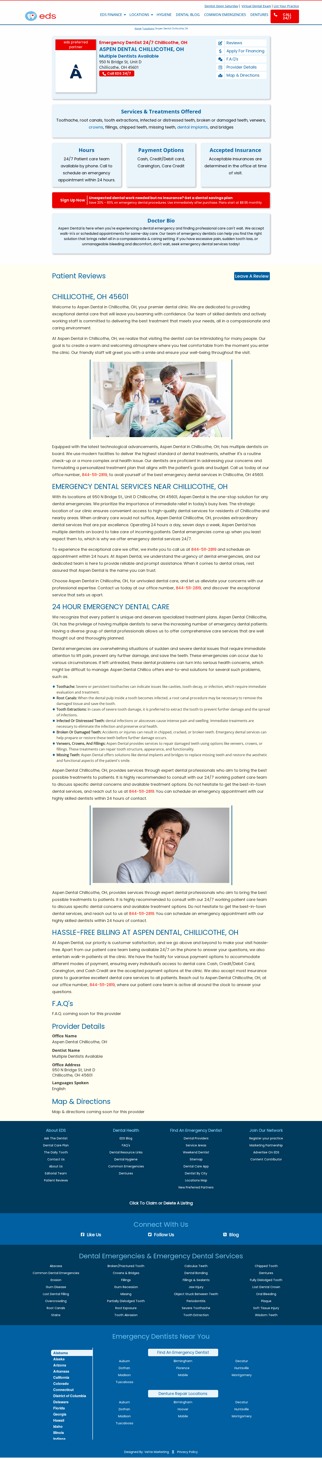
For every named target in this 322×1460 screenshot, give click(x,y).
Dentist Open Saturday (221, 6)
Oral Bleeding (266, 1294)
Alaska (59, 1358)
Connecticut (63, 1389)
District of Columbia (69, 1395)
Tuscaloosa (124, 1382)
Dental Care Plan (56, 1145)
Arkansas (61, 1371)
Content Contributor (266, 1159)
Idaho (58, 1426)
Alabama (60, 1352)
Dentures (126, 1173)
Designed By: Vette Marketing (146, 1452)
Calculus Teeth (196, 1266)
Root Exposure (126, 1308)
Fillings (126, 1280)
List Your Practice (286, 6)
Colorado (61, 1383)
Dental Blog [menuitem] (188, 14)
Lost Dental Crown (266, 1287)
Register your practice (266, 1138)
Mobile (183, 1375)
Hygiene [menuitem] (164, 14)
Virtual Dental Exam (256, 6)
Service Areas (196, 1145)
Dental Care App (196, 1166)
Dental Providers (196, 1138)
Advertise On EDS (266, 1152)
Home (138, 28)
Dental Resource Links (126, 1152)
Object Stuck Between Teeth (196, 1294)
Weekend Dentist (196, 1152)
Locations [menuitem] (139, 14)
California (61, 1377)
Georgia (59, 1414)
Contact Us (56, 1159)
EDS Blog (126, 1138)
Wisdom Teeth (266, 1315)
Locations (148, 28)
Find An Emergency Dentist (183, 1352)
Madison (124, 1375)
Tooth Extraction (196, 1315)
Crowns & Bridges (126, 1273)
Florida (59, 1408)
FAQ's (126, 1145)
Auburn (124, 1361)
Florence (182, 1368)
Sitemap (196, 1159)
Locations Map (196, 1180)
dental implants (192, 127)
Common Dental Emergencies (56, 1273)
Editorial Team (56, 1173)
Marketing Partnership (266, 1145)
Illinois (58, 1432)
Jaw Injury (196, 1287)
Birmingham (183, 1361)
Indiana (59, 1438)
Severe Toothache (196, 1308)
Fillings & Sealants (196, 1280)
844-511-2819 (94, 474)
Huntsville (241, 1368)
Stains (55, 1315)
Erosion (56, 1280)
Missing (125, 1294)
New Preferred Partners (196, 1187)
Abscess (56, 1266)
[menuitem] (285, 16)
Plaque (266, 1301)
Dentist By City (196, 1173)
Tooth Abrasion (126, 1315)
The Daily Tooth (56, 1152)
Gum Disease (56, 1287)
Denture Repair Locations (183, 1393)
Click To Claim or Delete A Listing (161, 1203)
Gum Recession (126, 1287)
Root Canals (56, 1308)
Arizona (59, 1365)
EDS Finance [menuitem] (111, 14)
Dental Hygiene (126, 1159)
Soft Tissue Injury (266, 1308)
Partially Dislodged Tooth (126, 1301)
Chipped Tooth (266, 1266)
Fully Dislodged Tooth (266, 1280)
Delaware (61, 1401)
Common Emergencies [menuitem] (225, 14)
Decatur (241, 1361)
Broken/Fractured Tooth (126, 1266)
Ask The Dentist (56, 1138)
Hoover (183, 1409)
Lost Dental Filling (56, 1294)
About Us (56, 1166)
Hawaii (58, 1420)
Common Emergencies (126, 1166)
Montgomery (242, 1375)
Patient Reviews (56, 1180)
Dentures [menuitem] (259, 14)
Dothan (124, 1368)
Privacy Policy (187, 1452)
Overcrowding (56, 1301)
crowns (96, 127)
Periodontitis (196, 1301)
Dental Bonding (196, 1273)
